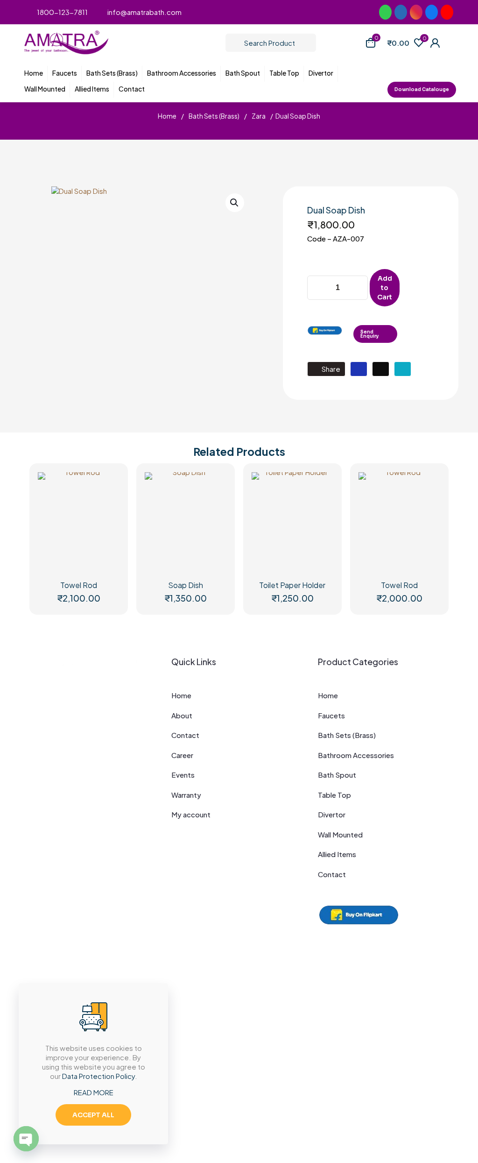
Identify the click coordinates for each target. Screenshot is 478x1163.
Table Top (334, 794)
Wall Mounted (340, 834)
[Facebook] (431, 12)
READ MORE (93, 1092)
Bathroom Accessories (356, 755)
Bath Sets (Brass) (214, 116)
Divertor (331, 814)
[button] (234, 202)
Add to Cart (384, 287)
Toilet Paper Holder (292, 585)
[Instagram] (416, 12)
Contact (185, 734)
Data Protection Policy (98, 1075)
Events (183, 774)
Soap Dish (185, 585)
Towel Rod (78, 585)
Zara (259, 116)
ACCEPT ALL (93, 1115)
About (181, 715)
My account (191, 814)
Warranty (186, 794)
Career (182, 755)
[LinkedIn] (447, 12)
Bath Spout (337, 774)
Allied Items (337, 854)
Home (167, 116)
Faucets (331, 715)
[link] (324, 330)
